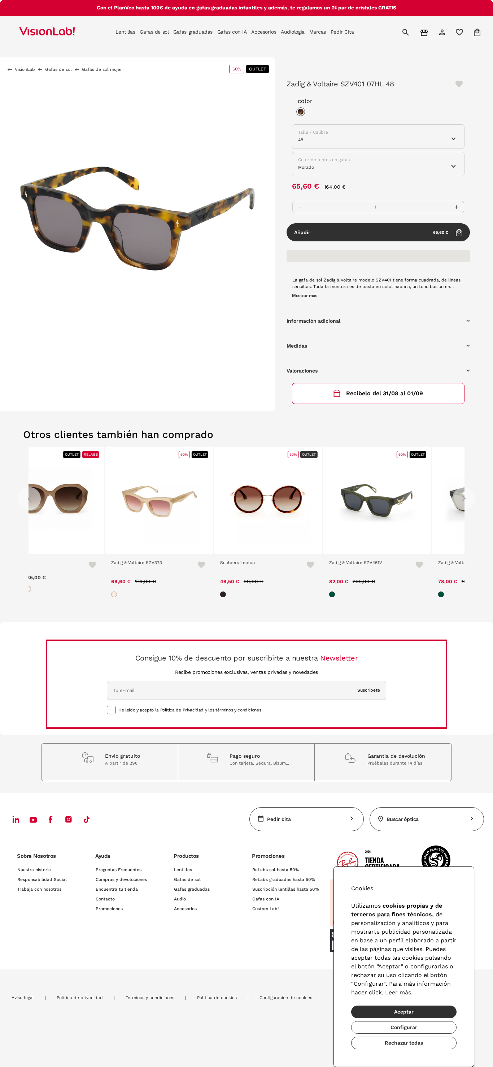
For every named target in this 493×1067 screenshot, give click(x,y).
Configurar (404, 1027)
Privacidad (193, 710)
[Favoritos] (121, 564)
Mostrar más (304, 295)
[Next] (463, 498)
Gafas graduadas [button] (193, 32)
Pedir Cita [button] (342, 32)
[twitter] (33, 819)
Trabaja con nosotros (39, 889)
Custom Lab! (265, 908)
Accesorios (185, 908)
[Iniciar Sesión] (443, 32)
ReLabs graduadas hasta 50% (283, 879)
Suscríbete (368, 690)
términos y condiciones (238, 710)
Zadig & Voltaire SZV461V (278, 562)
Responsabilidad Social (42, 879)
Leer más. (399, 992)
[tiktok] (86, 819)
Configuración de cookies (285, 997)
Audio (180, 899)
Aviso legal (23, 997)
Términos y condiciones (150, 997)
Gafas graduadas (192, 889)
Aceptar (404, 1012)
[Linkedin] (16, 819)
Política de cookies (217, 997)
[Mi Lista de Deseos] (460, 32)
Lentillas (183, 869)
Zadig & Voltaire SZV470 (386, 562)
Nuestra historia (34, 869)
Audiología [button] (293, 32)
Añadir (371, 232)
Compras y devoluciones (121, 879)
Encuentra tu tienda (117, 889)
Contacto (105, 899)
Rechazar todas (404, 1043)
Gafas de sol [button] (154, 32)
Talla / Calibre (313, 132)
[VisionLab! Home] (59, 32)
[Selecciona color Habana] (302, 112)
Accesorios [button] (263, 32)
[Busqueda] (406, 32)
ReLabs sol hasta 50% (275, 869)
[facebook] (50, 819)
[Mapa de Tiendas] (425, 32)
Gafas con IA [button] (232, 32)
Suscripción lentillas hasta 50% (285, 889)
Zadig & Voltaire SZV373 (59, 562)
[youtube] (68, 819)
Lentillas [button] (125, 32)
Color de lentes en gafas (324, 159)
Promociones (109, 908)
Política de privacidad (80, 997)
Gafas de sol (187, 879)
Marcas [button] (317, 32)
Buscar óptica (403, 819)
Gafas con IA (265, 899)
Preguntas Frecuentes (118, 869)
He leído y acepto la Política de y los (189, 710)
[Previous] (29, 498)
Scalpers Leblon (160, 562)
